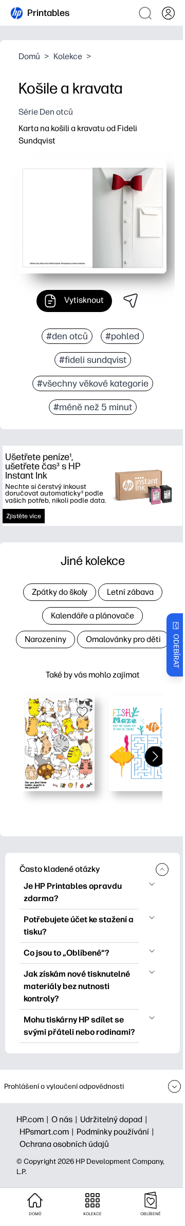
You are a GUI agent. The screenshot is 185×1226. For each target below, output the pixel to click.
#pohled (122, 336)
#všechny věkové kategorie (93, 383)
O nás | (65, 1119)
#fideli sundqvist (92, 359)
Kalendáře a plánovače (92, 615)
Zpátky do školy (59, 592)
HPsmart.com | (48, 1132)
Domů (29, 56)
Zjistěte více (23, 516)
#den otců (67, 336)
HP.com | (33, 1119)
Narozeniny (45, 639)
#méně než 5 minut (92, 407)
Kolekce (67, 56)
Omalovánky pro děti (123, 639)
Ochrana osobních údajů (64, 1144)
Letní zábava (130, 592)
